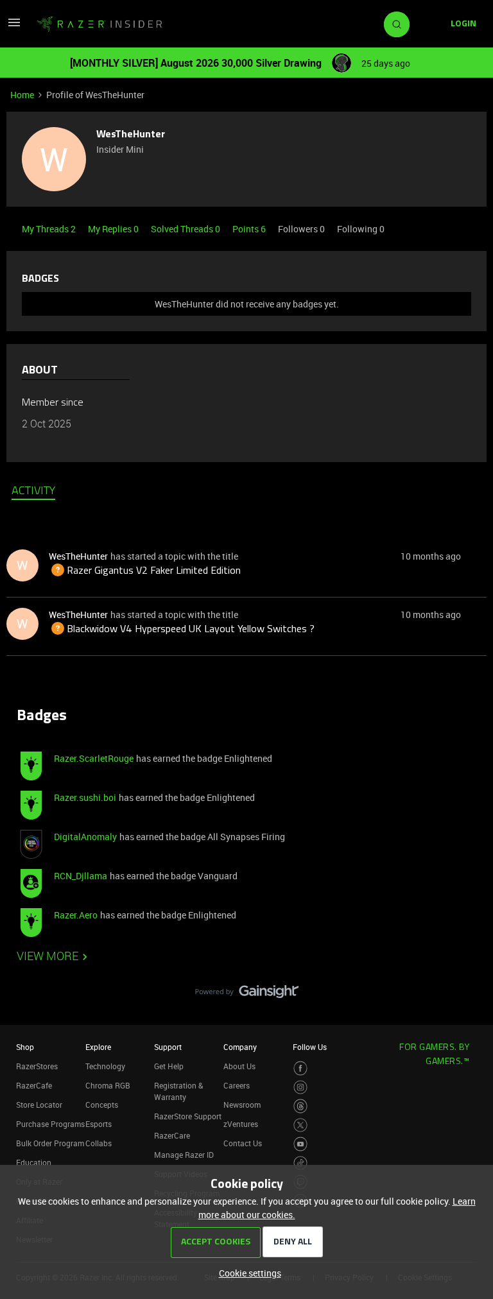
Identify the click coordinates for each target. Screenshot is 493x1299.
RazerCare (172, 1135)
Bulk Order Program (50, 1143)
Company (240, 1047)
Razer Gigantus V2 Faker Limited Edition (145, 571)
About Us (239, 1066)
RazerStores (37, 1066)
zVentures (240, 1124)
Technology (105, 1066)
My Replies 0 (114, 229)
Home (22, 95)
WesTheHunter (130, 135)
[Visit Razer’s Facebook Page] (301, 1068)
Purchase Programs (50, 1124)
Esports (98, 1124)
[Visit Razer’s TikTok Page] (301, 1163)
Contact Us (242, 1143)
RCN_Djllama (80, 876)
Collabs (98, 1143)
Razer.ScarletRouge (94, 758)
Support (168, 1047)
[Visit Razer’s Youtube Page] (301, 1144)
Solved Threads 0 (186, 229)
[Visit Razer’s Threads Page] (301, 1106)
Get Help (169, 1066)
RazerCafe (34, 1085)
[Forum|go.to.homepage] (99, 24)
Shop (25, 1047)
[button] (14, 27)
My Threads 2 (50, 229)
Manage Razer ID (184, 1154)
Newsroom (242, 1104)
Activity (33, 491)
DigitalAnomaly (85, 836)
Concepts (101, 1104)
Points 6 (250, 229)
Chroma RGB (107, 1085)
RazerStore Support (187, 1116)
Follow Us (310, 1047)
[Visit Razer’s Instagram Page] (301, 1088)
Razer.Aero (76, 915)
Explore (98, 1047)
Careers (236, 1085)
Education (33, 1162)
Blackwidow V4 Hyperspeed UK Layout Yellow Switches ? (182, 629)
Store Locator (39, 1104)
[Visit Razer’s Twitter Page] (301, 1125)
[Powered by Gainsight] (246, 994)
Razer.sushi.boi (85, 797)
